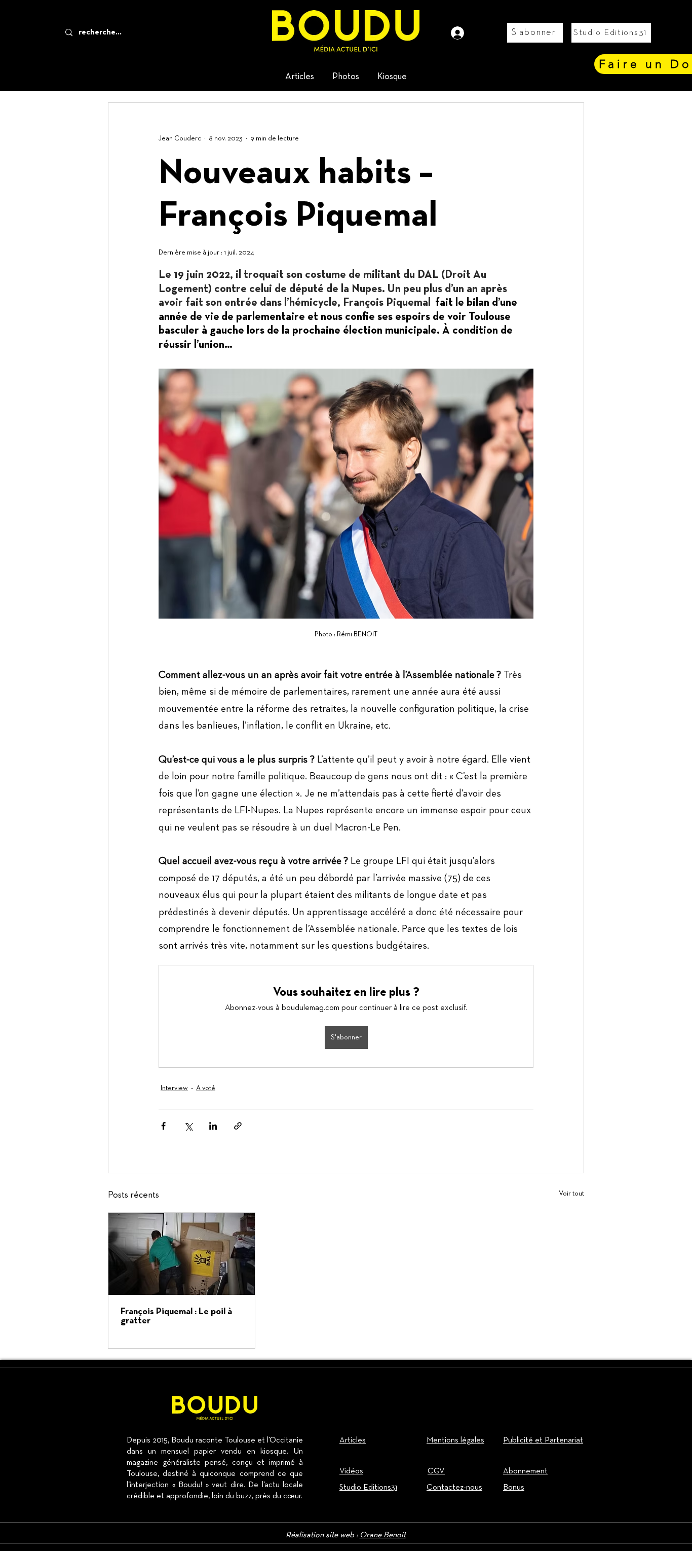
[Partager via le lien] (238, 1126)
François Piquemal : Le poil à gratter (176, 1316)
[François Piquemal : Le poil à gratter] (181, 1254)
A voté (205, 1088)
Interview (174, 1088)
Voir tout (571, 1193)
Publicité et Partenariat (543, 1440)
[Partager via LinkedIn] (213, 1126)
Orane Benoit (383, 1535)
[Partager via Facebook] (163, 1126)
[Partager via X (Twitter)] (188, 1126)
